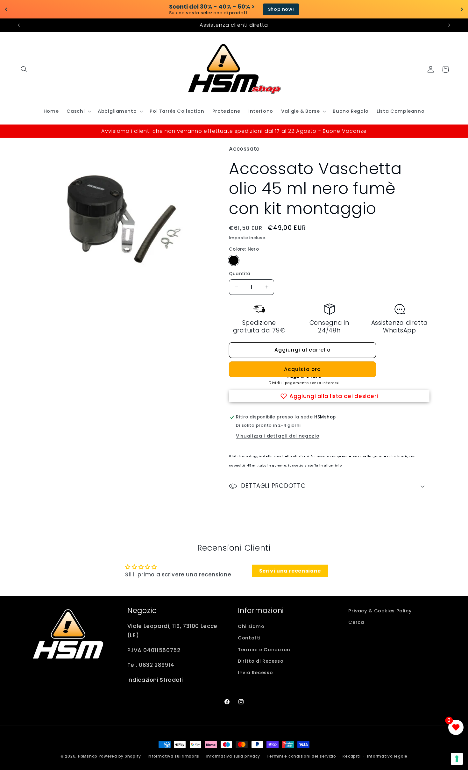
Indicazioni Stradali (155, 680)
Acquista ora (302, 369)
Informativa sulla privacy (233, 756)
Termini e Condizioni (265, 649)
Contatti (249, 638)
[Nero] (233, 260)
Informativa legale (387, 756)
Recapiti (351, 756)
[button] (24, 69)
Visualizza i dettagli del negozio (277, 436)
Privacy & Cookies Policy (380, 611)
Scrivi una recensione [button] (290, 570)
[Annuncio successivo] (449, 25)
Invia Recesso (255, 672)
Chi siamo (251, 626)
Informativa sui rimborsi (174, 756)
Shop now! (261, 9)
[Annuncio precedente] (19, 25)
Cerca (356, 622)
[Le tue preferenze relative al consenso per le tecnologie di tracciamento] (457, 759)
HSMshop (87, 756)
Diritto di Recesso (260, 661)
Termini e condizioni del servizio (301, 756)
